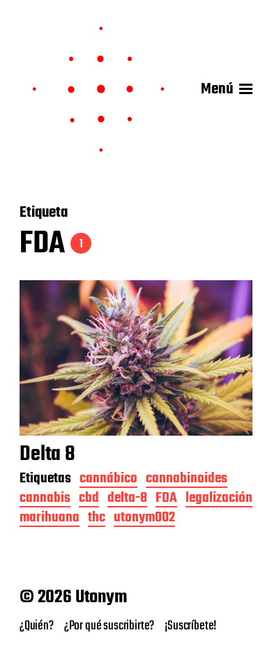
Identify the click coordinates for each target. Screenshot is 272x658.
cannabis (45, 499)
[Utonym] (98, 89)
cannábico (108, 480)
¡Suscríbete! (190, 625)
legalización (219, 499)
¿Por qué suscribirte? (109, 625)
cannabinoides (186, 480)
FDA (166, 499)
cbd (89, 499)
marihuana (50, 519)
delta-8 (127, 499)
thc (96, 519)
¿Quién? (37, 625)
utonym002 (144, 519)
